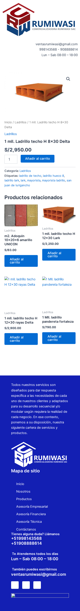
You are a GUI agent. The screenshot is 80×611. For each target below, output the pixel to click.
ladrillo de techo (30, 175)
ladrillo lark (11, 180)
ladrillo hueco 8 (53, 175)
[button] (40, 65)
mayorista (33, 180)
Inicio (8, 122)
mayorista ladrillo (53, 180)
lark (23, 180)
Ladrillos (20, 122)
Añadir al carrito (37, 159)
